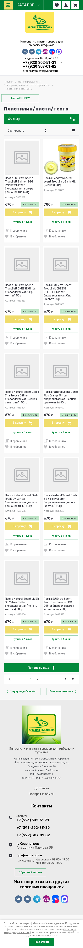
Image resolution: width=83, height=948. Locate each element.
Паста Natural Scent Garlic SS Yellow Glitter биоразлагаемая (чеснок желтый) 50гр (61, 501)
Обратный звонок (30, 872)
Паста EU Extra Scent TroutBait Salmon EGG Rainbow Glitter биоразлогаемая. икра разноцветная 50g (19, 185)
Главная (8, 81)
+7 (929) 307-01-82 (39, 66)
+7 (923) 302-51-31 (39, 62)
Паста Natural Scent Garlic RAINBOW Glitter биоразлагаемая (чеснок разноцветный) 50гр (22, 501)
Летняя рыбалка (28, 81)
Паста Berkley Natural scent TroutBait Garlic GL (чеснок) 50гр (59, 181)
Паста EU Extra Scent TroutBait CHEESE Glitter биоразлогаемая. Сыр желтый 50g (20, 290)
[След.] (65, 679)
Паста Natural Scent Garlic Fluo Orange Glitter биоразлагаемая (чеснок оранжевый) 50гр (61, 397)
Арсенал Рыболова (41, 37)
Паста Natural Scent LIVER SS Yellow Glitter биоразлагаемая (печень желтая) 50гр (22, 604)
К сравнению (18, 230)
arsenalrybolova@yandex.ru (40, 71)
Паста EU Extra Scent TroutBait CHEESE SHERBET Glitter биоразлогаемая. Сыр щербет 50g (58, 292)
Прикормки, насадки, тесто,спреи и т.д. (27, 85)
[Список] (74, 131)
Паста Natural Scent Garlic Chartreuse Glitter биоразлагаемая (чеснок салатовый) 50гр (22, 397)
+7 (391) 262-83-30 (33, 828)
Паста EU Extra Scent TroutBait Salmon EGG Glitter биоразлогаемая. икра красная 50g (59, 604)
